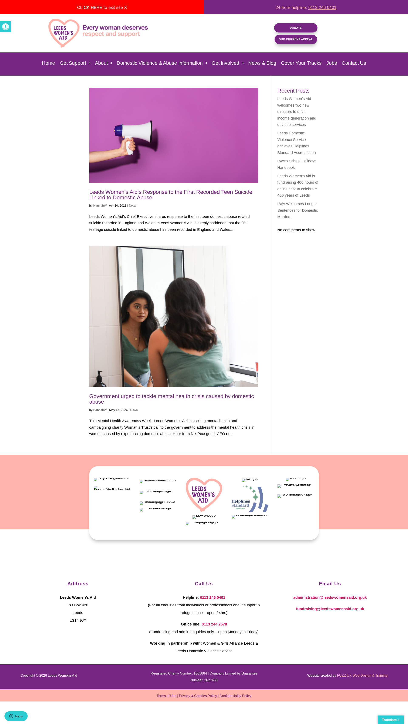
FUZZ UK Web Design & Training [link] (362, 675)
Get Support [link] (73, 64)
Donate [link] (296, 27)
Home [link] (48, 64)
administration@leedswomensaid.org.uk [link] (330, 597)
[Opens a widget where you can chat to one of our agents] (16, 716)
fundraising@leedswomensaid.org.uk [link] (330, 609)
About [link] (101, 64)
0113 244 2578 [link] (214, 624)
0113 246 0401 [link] (322, 7)
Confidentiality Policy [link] (235, 696)
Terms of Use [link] (166, 696)
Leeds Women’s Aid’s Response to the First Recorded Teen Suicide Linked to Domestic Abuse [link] (170, 195)
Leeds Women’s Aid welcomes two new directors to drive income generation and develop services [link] (296, 112)
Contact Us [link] (354, 64)
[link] (5, 26)
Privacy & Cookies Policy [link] (198, 696)
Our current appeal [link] (296, 39)
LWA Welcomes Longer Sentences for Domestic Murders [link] (297, 210)
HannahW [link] (100, 205)
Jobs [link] (331, 64)
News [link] (132, 205)
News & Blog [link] (262, 64)
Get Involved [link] (225, 64)
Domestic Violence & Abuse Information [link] (160, 64)
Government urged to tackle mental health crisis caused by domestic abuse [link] (171, 399)
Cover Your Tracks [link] (301, 64)
